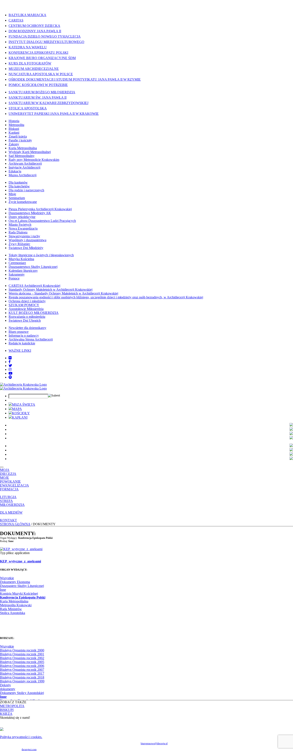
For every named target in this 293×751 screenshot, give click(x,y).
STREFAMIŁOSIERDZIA (12, 503)
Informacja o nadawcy (24, 335)
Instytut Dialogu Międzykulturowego (46, 42)
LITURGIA (8, 497)
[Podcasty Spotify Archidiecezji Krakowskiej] (10, 377)
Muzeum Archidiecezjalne (34, 69)
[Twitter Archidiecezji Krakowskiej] (10, 365)
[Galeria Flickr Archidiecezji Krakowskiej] (10, 358)
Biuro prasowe (19, 331)
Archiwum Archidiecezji (25, 163)
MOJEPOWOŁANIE (10, 479)
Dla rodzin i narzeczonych (26, 190)
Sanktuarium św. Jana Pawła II (37, 97)
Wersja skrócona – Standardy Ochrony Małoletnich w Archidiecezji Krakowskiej (63, 293)
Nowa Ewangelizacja (23, 228)
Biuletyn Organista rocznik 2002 (22, 658)
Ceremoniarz (17, 263)
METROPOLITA (12, 706)
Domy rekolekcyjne (22, 217)
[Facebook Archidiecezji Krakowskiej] (10, 362)
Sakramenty (17, 274)
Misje (12, 194)
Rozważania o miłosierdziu (27, 316)
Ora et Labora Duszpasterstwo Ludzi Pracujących (42, 221)
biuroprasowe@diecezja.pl (154, 743)
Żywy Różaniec (19, 244)
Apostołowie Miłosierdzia (26, 309)
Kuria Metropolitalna (23, 148)
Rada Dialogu (18, 232)
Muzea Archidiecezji (22, 175)
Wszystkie (7, 578)
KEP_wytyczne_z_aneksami (20, 561)
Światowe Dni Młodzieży (26, 248)
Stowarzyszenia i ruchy (24, 236)
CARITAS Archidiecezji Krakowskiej (34, 285)
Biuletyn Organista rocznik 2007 (22, 669)
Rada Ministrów (11, 609)
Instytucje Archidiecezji (24, 167)
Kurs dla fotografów (30, 63)
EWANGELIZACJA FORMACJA (14, 487)
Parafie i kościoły (20, 140)
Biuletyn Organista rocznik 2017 (22, 673)
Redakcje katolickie (22, 343)
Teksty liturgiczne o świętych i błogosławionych (41, 255)
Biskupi (14, 129)
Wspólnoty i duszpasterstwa (27, 240)
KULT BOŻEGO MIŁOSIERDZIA (34, 313)
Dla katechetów (19, 186)
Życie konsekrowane (23, 202)
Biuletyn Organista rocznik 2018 (22, 677)
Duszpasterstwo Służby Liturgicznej (33, 267)
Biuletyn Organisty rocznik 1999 (22, 681)
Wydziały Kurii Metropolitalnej (30, 152)
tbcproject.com (29, 749)
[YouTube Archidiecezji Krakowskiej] (10, 373)
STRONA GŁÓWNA (15, 524)
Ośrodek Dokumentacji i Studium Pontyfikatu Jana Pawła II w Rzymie (75, 79)
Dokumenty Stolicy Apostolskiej (22, 693)
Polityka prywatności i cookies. (21, 737)
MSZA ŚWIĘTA (23, 404)
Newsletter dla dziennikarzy (27, 328)
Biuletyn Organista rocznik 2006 (22, 666)
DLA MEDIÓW (11, 512)
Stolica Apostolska (28, 108)
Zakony (14, 144)
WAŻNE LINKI (20, 350)
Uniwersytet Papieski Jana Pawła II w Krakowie (54, 113)
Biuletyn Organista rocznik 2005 (22, 662)
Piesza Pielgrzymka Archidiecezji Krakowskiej (40, 209)
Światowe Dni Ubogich (25, 320)
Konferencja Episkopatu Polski (38, 52)
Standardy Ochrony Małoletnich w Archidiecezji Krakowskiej (50, 289)
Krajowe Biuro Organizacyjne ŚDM (42, 58)
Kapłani (14, 132)
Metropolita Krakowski (16, 605)
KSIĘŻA (6, 714)
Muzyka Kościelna (21, 259)
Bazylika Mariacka (27, 15)
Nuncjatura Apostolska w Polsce (41, 74)
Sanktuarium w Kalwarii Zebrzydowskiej (48, 103)
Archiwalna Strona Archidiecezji (31, 339)
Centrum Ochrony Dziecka (34, 26)
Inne (3, 589)
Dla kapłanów (18, 182)
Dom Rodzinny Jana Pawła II (35, 31)
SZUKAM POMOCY (24, 305)
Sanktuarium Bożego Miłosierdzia (42, 92)
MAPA (17, 409)
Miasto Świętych (20, 224)
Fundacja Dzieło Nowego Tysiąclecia (45, 36)
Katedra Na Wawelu (28, 47)
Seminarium (17, 198)
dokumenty (7, 689)
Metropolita (16, 125)
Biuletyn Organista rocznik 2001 (22, 654)
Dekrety (5, 685)
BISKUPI (7, 710)
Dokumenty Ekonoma (15, 582)
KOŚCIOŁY (21, 413)
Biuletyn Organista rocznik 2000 (22, 650)
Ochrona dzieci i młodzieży (27, 301)
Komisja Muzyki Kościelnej (19, 593)
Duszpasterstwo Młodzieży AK (30, 213)
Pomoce (14, 278)
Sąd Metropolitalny (22, 156)
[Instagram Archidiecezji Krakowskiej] (10, 369)
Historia (14, 121)
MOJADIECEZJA (8, 472)
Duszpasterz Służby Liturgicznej (22, 586)
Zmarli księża (18, 136)
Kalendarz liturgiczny (23, 270)
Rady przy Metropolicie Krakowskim (34, 159)
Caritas (16, 20)
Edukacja (15, 171)
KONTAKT (8, 520)
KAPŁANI (19, 417)
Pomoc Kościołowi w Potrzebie (38, 85)
